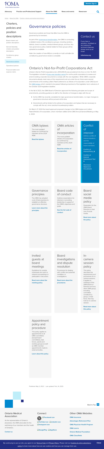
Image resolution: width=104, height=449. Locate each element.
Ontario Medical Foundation (80, 432)
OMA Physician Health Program (81, 425)
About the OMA (51, 11)
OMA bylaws (36, 84)
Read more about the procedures (64, 281)
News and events (68, 11)
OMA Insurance (75, 417)
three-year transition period (56, 74)
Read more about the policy (89, 218)
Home (6, 18)
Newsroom (83, 11)
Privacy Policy (54, 443)
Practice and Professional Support (28, 11)
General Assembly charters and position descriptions (12, 49)
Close (99, 443)
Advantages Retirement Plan (80, 421)
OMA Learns (74, 428)
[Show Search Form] (98, 11)
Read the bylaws (38, 139)
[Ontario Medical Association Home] (12, 4)
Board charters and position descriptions (12, 41)
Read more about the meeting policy (39, 281)
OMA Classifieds (76, 436)
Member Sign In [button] (91, 3)
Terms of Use (41, 443)
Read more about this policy (89, 307)
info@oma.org (86, 55)
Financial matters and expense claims (12, 71)
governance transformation (48, 39)
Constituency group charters (12, 56)
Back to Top (91, 405)
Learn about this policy (40, 354)
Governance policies (12, 61)
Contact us (9, 432)
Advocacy (8, 11)
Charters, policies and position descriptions (32, 18)
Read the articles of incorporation (64, 149)
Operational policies (12, 66)
